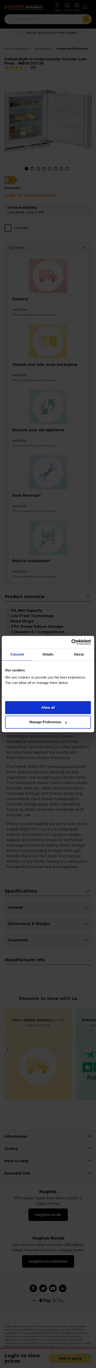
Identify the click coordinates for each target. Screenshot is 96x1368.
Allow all (48, 707)
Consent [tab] (17, 654)
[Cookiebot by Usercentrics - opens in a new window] (71, 642)
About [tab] (79, 654)
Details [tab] (48, 654)
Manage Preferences (45, 722)
